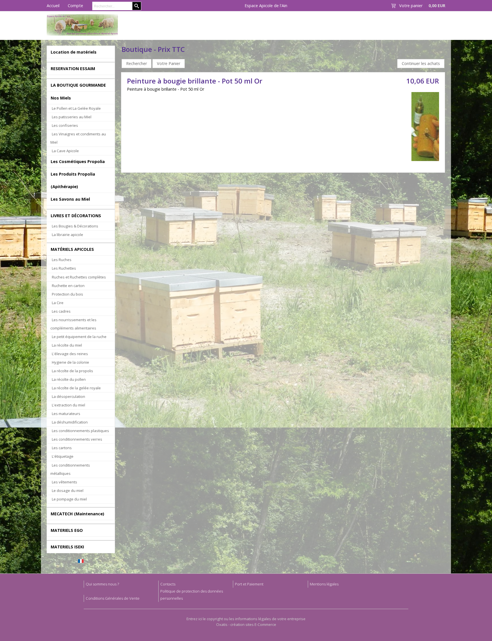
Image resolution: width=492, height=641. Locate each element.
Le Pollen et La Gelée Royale (76, 108)
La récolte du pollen (69, 379)
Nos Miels (61, 98)
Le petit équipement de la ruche (79, 336)
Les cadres (61, 311)
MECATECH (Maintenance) (77, 513)
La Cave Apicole (65, 150)
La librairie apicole (67, 234)
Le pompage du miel (69, 499)
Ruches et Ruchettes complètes (79, 277)
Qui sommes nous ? (102, 584)
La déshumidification (70, 422)
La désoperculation (68, 396)
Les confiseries (65, 125)
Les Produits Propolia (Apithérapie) (73, 180)
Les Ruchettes (64, 268)
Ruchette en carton (68, 285)
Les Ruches (61, 259)
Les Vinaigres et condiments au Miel (78, 138)
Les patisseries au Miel (71, 116)
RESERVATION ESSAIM (73, 68)
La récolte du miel (67, 345)
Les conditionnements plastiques (80, 430)
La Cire (57, 302)
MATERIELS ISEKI (67, 547)
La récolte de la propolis (72, 370)
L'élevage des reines (70, 353)
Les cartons (62, 447)
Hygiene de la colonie (70, 362)
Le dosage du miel (67, 490)
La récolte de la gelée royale (76, 387)
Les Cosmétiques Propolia (78, 161)
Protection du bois (67, 294)
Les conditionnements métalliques (70, 469)
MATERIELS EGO (67, 530)
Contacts (167, 584)
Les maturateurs (66, 413)
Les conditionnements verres (77, 439)
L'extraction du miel (68, 405)
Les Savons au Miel (70, 199)
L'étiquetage (62, 456)
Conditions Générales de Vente (113, 598)
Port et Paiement (249, 584)
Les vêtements (64, 482)
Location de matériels (74, 52)
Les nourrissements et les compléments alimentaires (73, 324)
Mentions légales (324, 584)
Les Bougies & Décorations (75, 226)
